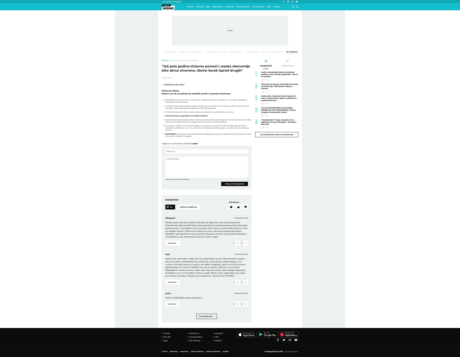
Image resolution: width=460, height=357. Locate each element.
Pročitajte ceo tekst (173, 84)
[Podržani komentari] (238, 207)
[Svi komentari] (231, 207)
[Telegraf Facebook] (283, 1)
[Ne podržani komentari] (245, 207)
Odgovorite (173, 243)
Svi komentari (206, 316)
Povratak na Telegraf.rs (173, 2)
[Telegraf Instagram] (292, 1)
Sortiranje (234, 202)
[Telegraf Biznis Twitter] (288, 1)
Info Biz (165, 60)
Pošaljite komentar (234, 184)
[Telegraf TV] (296, 1)
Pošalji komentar (188, 207)
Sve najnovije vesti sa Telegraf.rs (276, 135)
